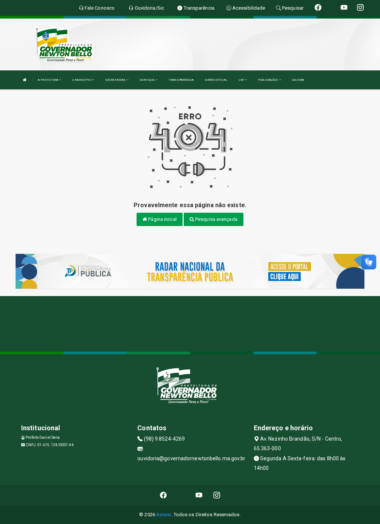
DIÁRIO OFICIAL (216, 80)
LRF (242, 80)
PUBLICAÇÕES (268, 80)
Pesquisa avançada (216, 219)
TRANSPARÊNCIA (181, 80)
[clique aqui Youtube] (199, 495)
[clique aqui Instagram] (216, 495)
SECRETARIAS (116, 80)
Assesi (163, 514)
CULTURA (298, 80)
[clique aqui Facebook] (163, 495)
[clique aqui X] (181, 495)
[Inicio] (24, 79)
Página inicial (162, 219)
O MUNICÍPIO (82, 80)
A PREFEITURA (48, 80)
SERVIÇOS (147, 80)
